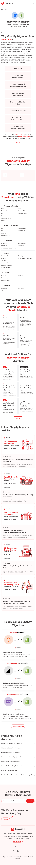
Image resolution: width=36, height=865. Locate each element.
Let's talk (18, 418)
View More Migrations (18, 726)
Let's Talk (18, 142)
